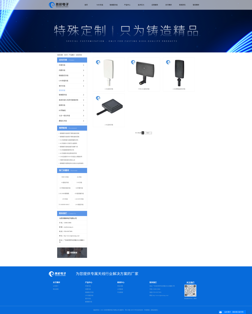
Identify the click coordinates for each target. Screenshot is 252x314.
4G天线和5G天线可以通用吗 (68, 143)
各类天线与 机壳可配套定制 (68, 100)
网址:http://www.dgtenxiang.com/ (159, 295)
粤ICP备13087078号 (131, 310)
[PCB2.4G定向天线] (144, 73)
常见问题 (120, 286)
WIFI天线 (100, 5)
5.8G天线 (79, 182)
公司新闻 (120, 289)
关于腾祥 (168, 5)
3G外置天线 (79, 188)
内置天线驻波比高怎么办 (67, 160)
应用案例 (155, 5)
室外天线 (62, 86)
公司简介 (55, 286)
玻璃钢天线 (114, 5)
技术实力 (141, 5)
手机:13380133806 (155, 289)
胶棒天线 (62, 105)
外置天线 (62, 65)
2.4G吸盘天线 (79, 204)
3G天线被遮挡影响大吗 (67, 150)
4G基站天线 (65, 182)
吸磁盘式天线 (63, 75)
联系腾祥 (196, 5)
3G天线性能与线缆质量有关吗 (69, 140)
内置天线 (62, 70)
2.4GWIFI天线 (79, 199)
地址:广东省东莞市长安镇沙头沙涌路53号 (162, 286)
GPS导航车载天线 (65, 188)
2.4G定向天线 (109, 89)
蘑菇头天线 (63, 121)
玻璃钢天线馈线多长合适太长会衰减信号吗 (73, 163)
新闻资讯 (182, 5)
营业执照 (55, 289)
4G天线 (79, 177)
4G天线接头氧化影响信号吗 (68, 153)
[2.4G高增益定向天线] (179, 73)
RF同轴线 (62, 110)
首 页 (66, 55)
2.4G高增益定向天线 (179, 89)
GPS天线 (65, 199)
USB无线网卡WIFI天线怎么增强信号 (71, 156)
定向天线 (79, 55)
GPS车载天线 (63, 81)
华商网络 (147, 310)
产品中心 (127, 5)
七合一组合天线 (64, 115)
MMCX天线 (65, 177)
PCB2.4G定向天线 (144, 89)
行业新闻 (120, 292)
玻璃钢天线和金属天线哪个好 (69, 146)
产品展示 (72, 55)
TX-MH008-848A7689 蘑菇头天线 (65, 204)
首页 (86, 5)
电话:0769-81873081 (155, 292)
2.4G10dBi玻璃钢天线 (65, 193)
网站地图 (154, 310)
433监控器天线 (79, 193)
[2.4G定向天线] (109, 73)
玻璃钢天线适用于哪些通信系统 (69, 133)
